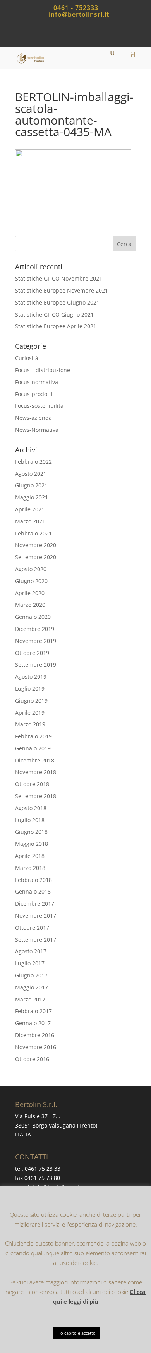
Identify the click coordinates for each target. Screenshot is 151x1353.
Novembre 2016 (35, 1047)
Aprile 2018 (30, 855)
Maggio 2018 (31, 843)
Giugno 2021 (31, 485)
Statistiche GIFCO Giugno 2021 (54, 314)
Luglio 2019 (30, 688)
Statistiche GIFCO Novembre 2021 (58, 278)
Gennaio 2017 (33, 1023)
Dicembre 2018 (34, 760)
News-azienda (33, 417)
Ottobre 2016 (32, 1059)
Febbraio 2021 (33, 533)
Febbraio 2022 (33, 461)
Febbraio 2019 (33, 736)
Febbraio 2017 (33, 1011)
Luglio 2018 (30, 820)
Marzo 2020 (30, 604)
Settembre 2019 (35, 664)
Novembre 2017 (35, 915)
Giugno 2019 (31, 700)
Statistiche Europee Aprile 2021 (55, 326)
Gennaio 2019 (33, 748)
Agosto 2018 (30, 808)
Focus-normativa (36, 382)
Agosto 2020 (30, 569)
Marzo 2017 (30, 999)
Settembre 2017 (35, 939)
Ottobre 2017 (32, 927)
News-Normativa (36, 429)
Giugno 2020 (31, 581)
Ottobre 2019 (32, 653)
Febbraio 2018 (33, 880)
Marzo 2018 (30, 867)
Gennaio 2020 (33, 616)
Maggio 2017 (31, 987)
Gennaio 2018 (33, 891)
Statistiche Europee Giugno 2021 (57, 302)
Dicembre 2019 (34, 628)
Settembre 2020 (35, 557)
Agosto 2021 (30, 473)
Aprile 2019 (30, 712)
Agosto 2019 (30, 676)
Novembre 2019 (35, 640)
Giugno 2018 (31, 831)
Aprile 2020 (30, 593)
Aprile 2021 (30, 509)
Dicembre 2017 (34, 903)
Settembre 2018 (35, 796)
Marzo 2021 (30, 521)
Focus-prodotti (34, 394)
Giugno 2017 (31, 975)
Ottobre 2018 (32, 784)
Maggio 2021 (31, 497)
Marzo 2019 (30, 724)
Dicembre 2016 (34, 1035)
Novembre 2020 (35, 545)
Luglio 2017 (30, 963)
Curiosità (26, 358)
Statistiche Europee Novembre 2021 (61, 290)
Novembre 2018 (35, 772)
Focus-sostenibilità (39, 405)
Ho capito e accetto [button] (76, 1333)
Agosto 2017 (30, 951)
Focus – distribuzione (42, 370)
